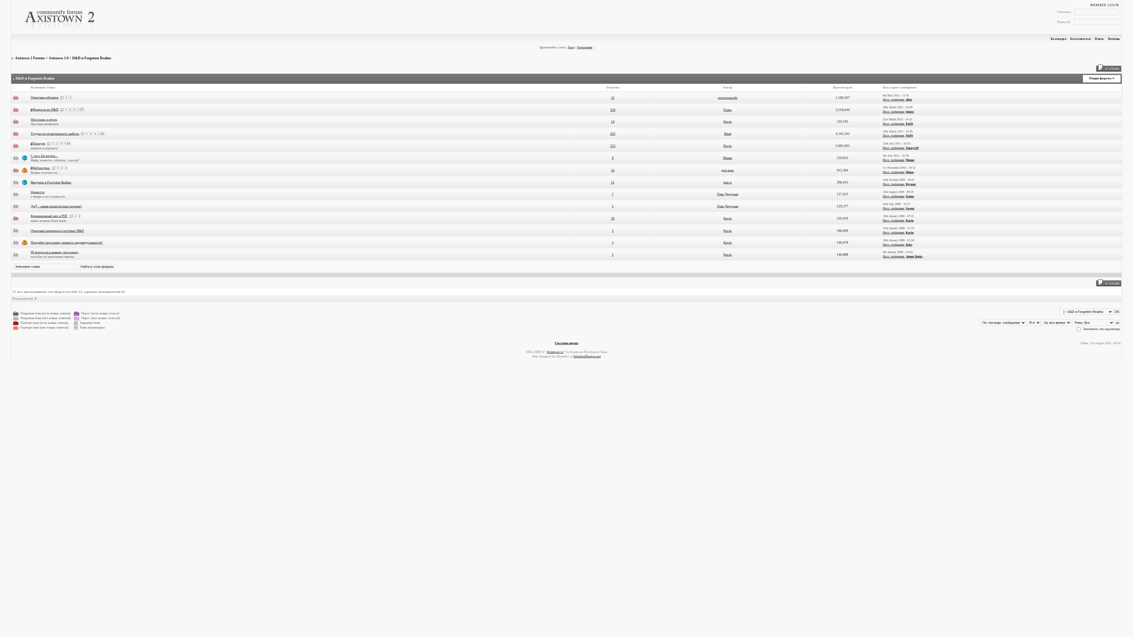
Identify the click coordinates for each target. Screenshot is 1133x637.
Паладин (39, 143)
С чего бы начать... (44, 155)
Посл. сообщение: (894, 99)
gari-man (727, 170)
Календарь (1059, 38)
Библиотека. (41, 168)
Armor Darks (914, 256)
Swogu (910, 208)
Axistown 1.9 (58, 58)
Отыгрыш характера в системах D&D (57, 230)
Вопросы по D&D (45, 109)
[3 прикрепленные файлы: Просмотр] (32, 143)
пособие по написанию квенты (52, 256)
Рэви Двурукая (727, 194)
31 (613, 97)
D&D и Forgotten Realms (91, 58)
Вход (571, 47)
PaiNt (909, 123)
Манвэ (727, 158)
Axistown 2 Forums (30, 58)
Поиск (1099, 38)
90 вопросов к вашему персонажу (55, 252)
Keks (909, 244)
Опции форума (1100, 78)
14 (613, 121)
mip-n (727, 182)
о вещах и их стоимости (48, 196)
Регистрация (584, 47)
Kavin (727, 121)
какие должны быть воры (48, 220)
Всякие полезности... (45, 172)
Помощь (1114, 38)
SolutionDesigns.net (587, 356)
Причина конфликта (45, 124)
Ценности (38, 192)
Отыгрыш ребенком (44, 97)
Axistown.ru (555, 352)
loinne (910, 111)
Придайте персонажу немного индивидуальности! (67, 242)
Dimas (910, 172)
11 (613, 182)
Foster (727, 109)
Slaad (727, 133)
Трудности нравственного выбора (55, 133)
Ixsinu (910, 196)
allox (909, 99)
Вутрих (911, 184)
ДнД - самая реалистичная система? (56, 206)
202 (612, 133)
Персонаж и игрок (44, 119)
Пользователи (1080, 38)
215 (612, 145)
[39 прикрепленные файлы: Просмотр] (32, 168)
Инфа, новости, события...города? (55, 160)
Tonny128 (912, 148)
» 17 (80, 109)
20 (613, 218)
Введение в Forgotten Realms (51, 182)
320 (612, 109)
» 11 (101, 133)
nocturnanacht (727, 97)
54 (613, 170)
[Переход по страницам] (61, 97)
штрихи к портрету (44, 148)
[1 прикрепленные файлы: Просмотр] (32, 109)
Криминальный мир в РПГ (49, 216)
